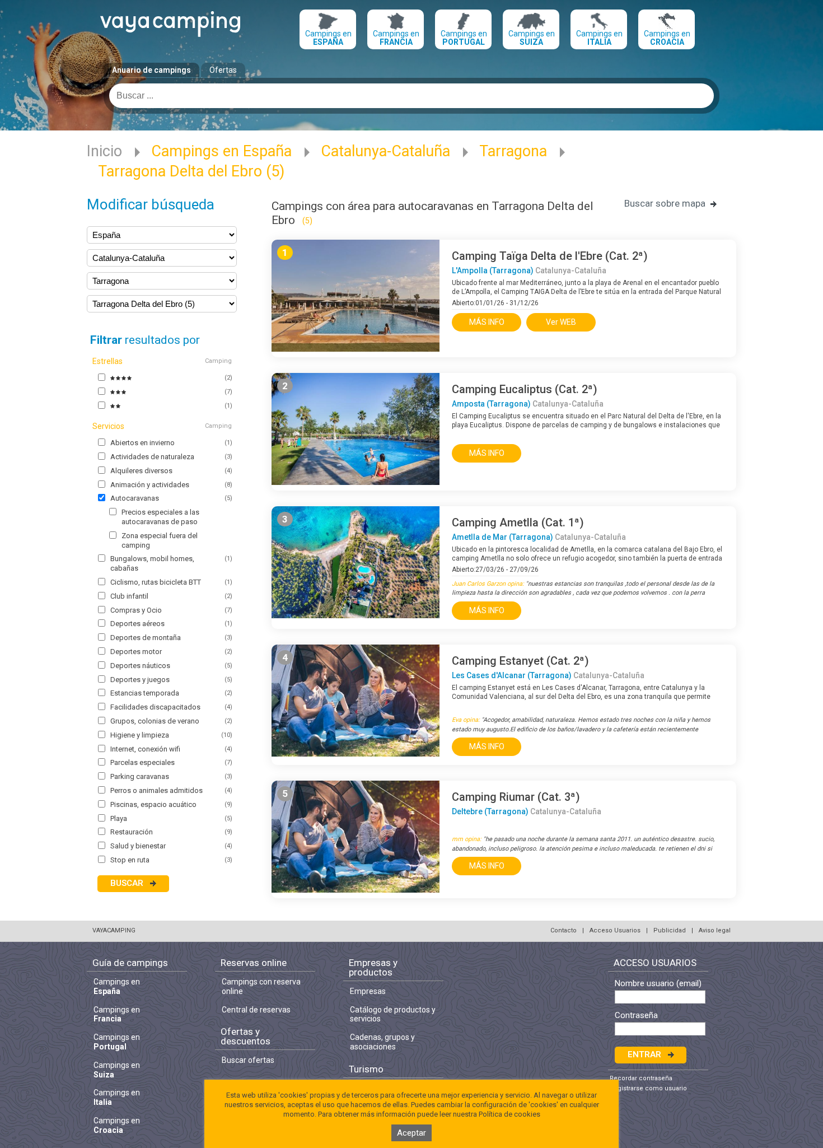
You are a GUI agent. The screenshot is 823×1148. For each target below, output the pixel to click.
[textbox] (411, 95)
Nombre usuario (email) (658, 983)
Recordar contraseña (641, 1078)
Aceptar (411, 1133)
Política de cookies (509, 1114)
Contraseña (636, 1015)
